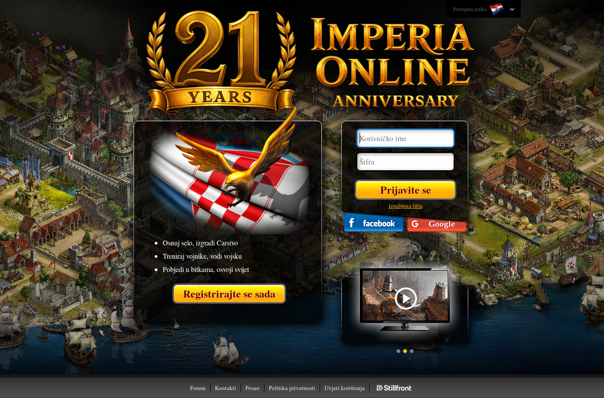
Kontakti (225, 388)
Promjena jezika (470, 8)
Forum (198, 388)
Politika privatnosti (292, 388)
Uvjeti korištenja (345, 388)
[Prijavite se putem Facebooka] (373, 222)
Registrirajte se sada (229, 293)
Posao (252, 388)
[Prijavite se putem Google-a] (436, 222)
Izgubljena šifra (405, 205)
